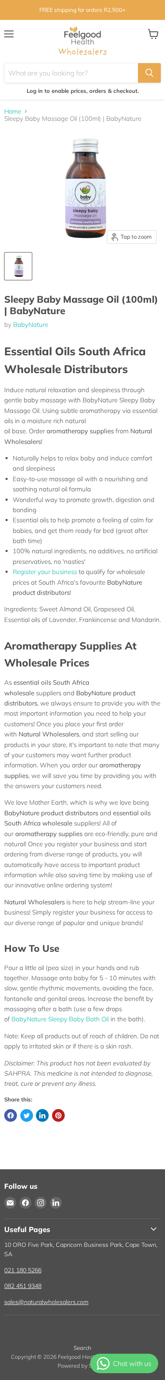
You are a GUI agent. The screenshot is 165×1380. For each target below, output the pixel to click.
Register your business (45, 572)
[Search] (149, 73)
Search (82, 1347)
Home (12, 111)
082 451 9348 (22, 1286)
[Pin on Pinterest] (58, 1115)
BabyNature (30, 325)
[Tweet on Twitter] (26, 1115)
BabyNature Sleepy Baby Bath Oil (60, 1019)
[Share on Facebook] (10, 1115)
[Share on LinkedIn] (42, 1115)
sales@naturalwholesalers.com (46, 1302)
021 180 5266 (22, 1270)
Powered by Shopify (83, 1365)
